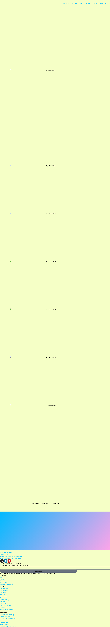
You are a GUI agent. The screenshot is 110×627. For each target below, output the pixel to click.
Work (81, 3)
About (88, 3)
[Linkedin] (5, 561)
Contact (95, 3)
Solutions (74, 3)
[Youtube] (9, 561)
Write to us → (104, 3)
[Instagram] (2, 561)
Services (66, 3)
